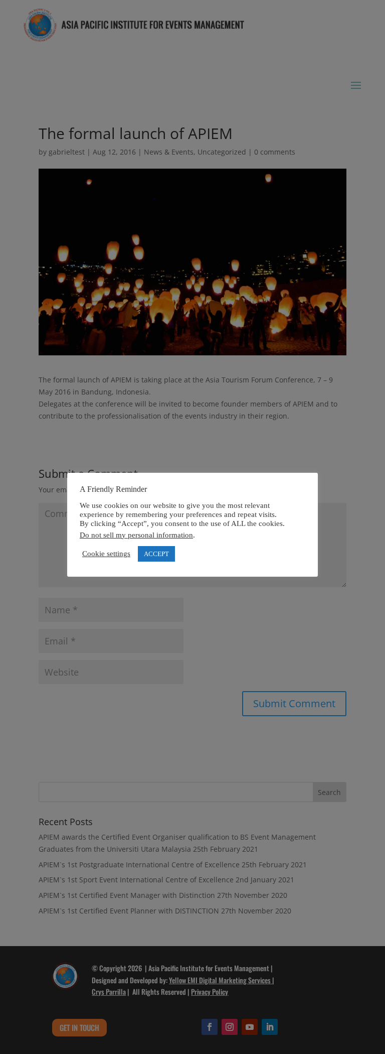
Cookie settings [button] (106, 554)
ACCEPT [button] (156, 554)
